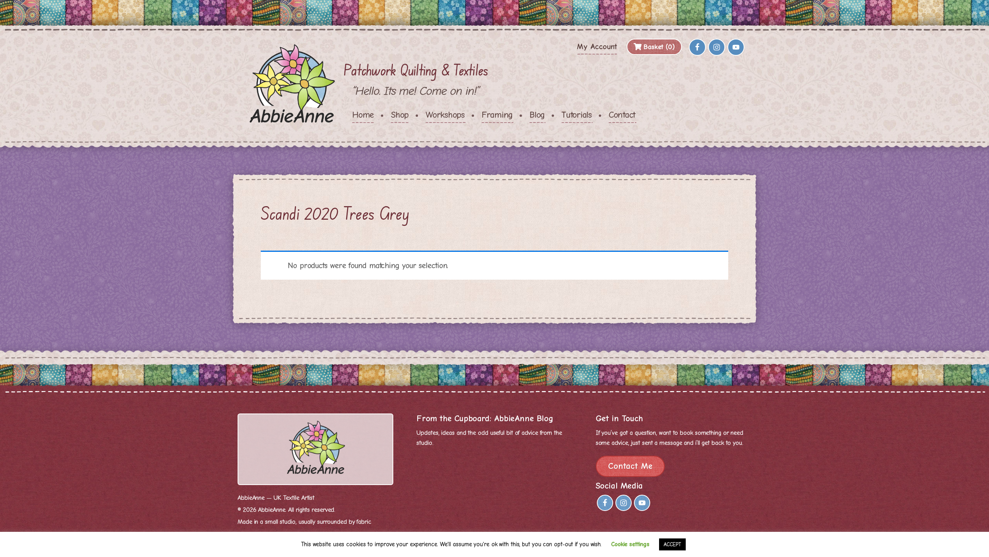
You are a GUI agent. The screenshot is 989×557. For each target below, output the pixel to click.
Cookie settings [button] (630, 544)
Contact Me (630, 466)
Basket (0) (658, 47)
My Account (597, 46)
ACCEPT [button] (672, 544)
